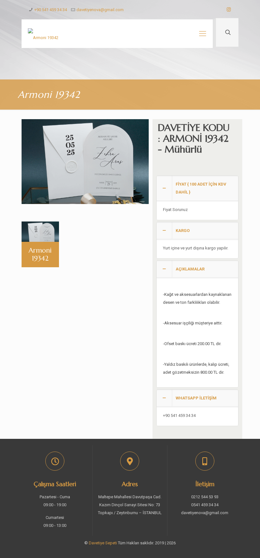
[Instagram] (228, 9)
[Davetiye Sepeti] (43, 33)
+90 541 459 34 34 (50, 9)
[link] (197, 197)
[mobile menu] (202, 33)
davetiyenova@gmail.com (100, 9)
